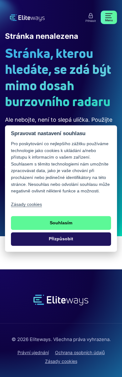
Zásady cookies (61, 361)
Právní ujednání (33, 352)
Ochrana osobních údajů (80, 352)
